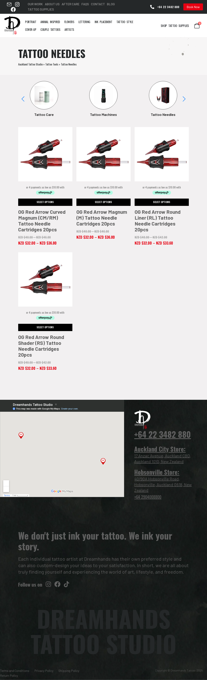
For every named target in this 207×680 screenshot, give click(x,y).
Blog (111, 4)
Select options (45, 202)
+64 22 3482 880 (168, 7)
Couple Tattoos (50, 29)
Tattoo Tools (51, 64)
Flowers (69, 21)
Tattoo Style (124, 21)
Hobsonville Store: (156, 472)
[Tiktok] (66, 584)
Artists (69, 29)
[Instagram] (17, 4)
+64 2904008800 (147, 497)
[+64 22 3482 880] (152, 7)
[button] (184, 99)
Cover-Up (30, 29)
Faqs (85, 4)
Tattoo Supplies (41, 9)
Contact (98, 4)
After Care (70, 4)
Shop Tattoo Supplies (175, 25)
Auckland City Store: (160, 448)
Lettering (84, 21)
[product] (45, 154)
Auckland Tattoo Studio (30, 64)
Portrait (30, 21)
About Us (52, 4)
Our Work (35, 4)
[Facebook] (13, 9)
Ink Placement (103, 21)
